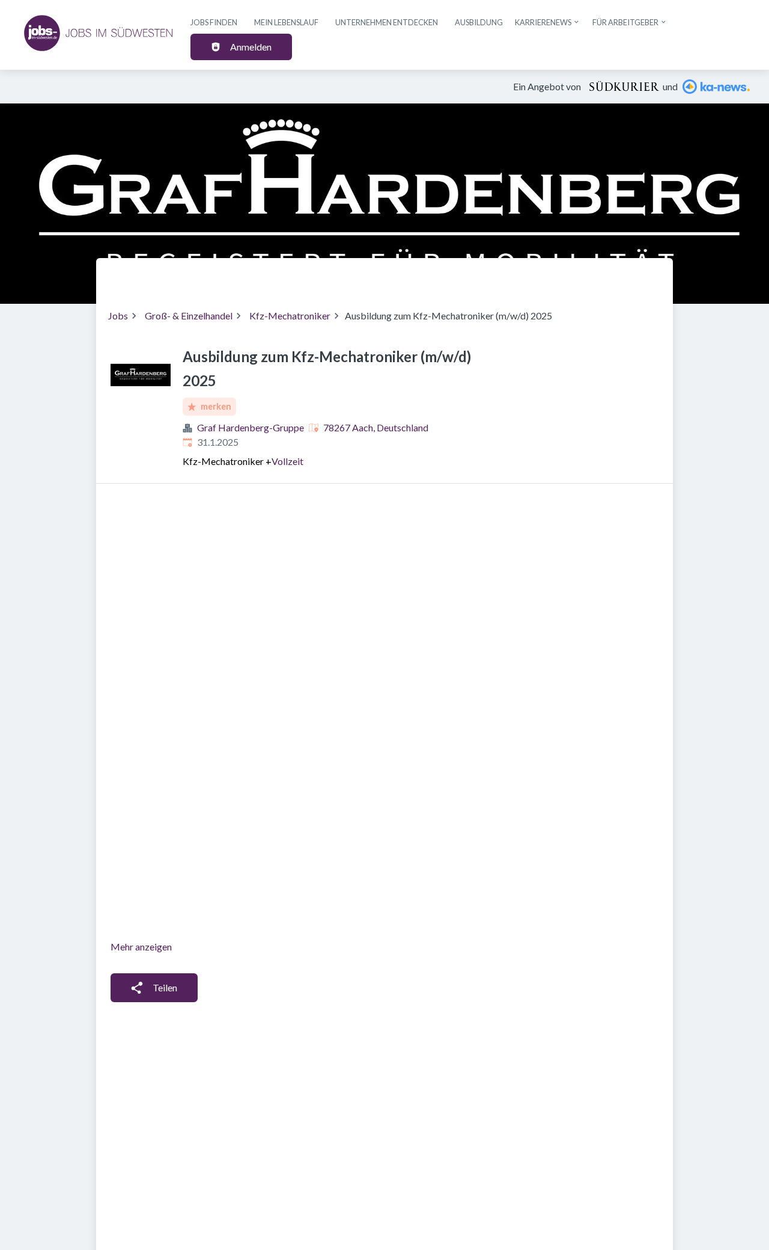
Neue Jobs (563, 276)
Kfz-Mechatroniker (289, 315)
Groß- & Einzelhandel (189, 315)
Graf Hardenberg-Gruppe (250, 427)
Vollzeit (287, 461)
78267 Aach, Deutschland (375, 427)
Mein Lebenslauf (286, 22)
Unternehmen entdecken (386, 22)
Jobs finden (213, 22)
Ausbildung (479, 22)
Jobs (118, 315)
